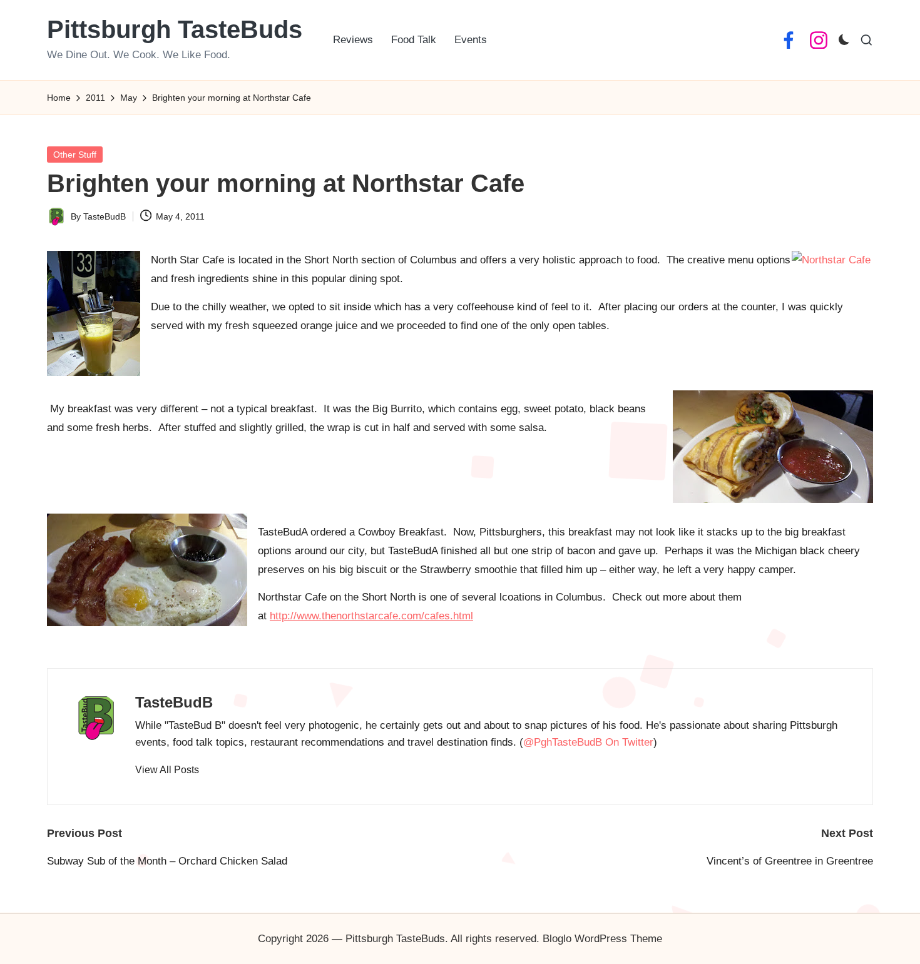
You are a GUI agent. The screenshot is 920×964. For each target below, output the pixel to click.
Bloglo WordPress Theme (602, 939)
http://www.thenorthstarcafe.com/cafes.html (371, 616)
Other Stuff (74, 155)
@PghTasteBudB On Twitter (588, 742)
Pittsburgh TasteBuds (174, 29)
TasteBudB (174, 702)
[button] (167, 770)
